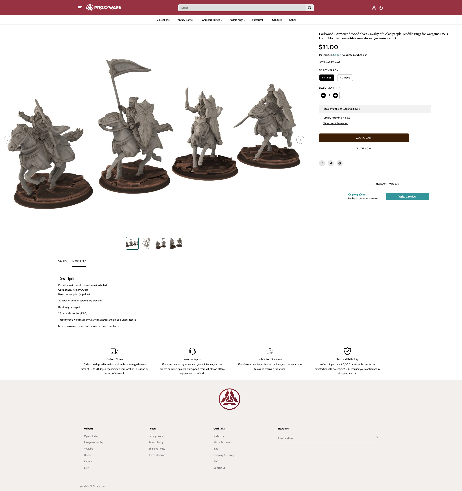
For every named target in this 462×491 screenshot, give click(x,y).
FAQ (215, 461)
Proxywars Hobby (93, 442)
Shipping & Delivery (223, 455)
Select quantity (329, 87)
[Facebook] (322, 163)
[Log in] (374, 8)
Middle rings (237, 19)
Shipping (338, 54)
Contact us (219, 467)
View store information (335, 123)
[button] (80, 7)
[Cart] (381, 8)
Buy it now (364, 148)
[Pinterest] (340, 163)
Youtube (88, 448)
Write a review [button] (407, 196)
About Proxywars (222, 442)
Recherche (219, 436)
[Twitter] (331, 163)
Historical (257, 19)
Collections (163, 19)
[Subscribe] (376, 438)
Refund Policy (156, 442)
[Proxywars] (104, 8)
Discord (88, 455)
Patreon (88, 461)
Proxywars (101, 486)
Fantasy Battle (185, 19)
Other (293, 19)
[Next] (300, 140)
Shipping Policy (157, 448)
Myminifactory (92, 436)
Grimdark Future (211, 19)
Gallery (62, 260)
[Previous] (8, 140)
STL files (277, 19)
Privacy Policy (156, 436)
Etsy (86, 467)
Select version (328, 70)
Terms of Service (157, 455)
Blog (215, 448)
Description (79, 260)
